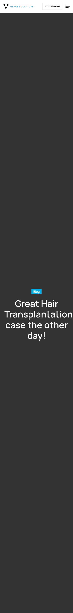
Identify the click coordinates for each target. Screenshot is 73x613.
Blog (36, 291)
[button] (68, 6)
